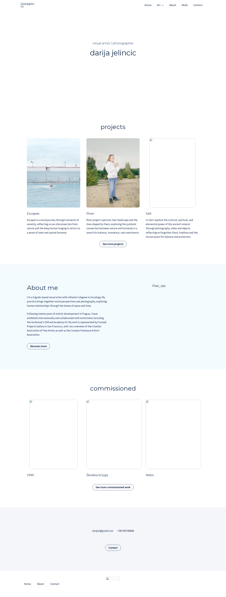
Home (147, 5)
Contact (197, 5)
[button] (162, 5)
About (172, 5)
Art (159, 5)
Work (185, 5)
